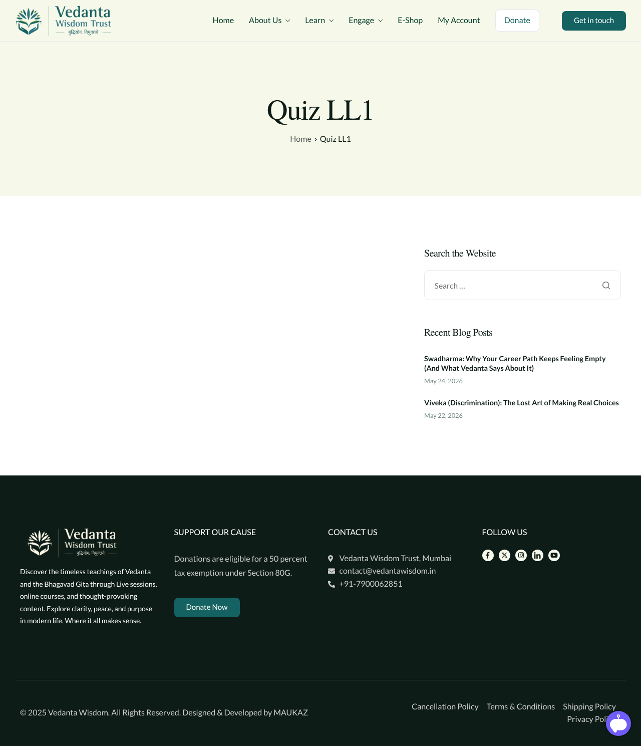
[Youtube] (554, 555)
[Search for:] (522, 286)
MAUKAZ (290, 712)
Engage (361, 21)
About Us (265, 21)
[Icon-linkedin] (537, 555)
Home (223, 21)
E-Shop (410, 21)
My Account (459, 21)
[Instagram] (521, 555)
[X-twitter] (504, 555)
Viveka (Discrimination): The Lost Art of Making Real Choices (521, 403)
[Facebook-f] (488, 555)
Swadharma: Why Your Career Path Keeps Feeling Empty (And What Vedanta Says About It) (514, 364)
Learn (315, 21)
